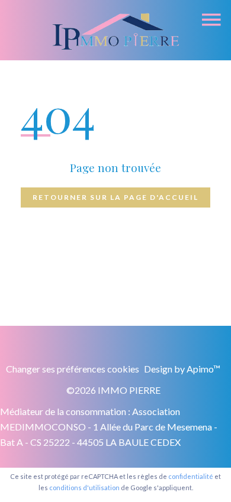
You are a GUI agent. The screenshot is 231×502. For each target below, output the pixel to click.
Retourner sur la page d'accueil (115, 197)
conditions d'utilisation (84, 487)
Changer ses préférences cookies (72, 368)
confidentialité (190, 476)
